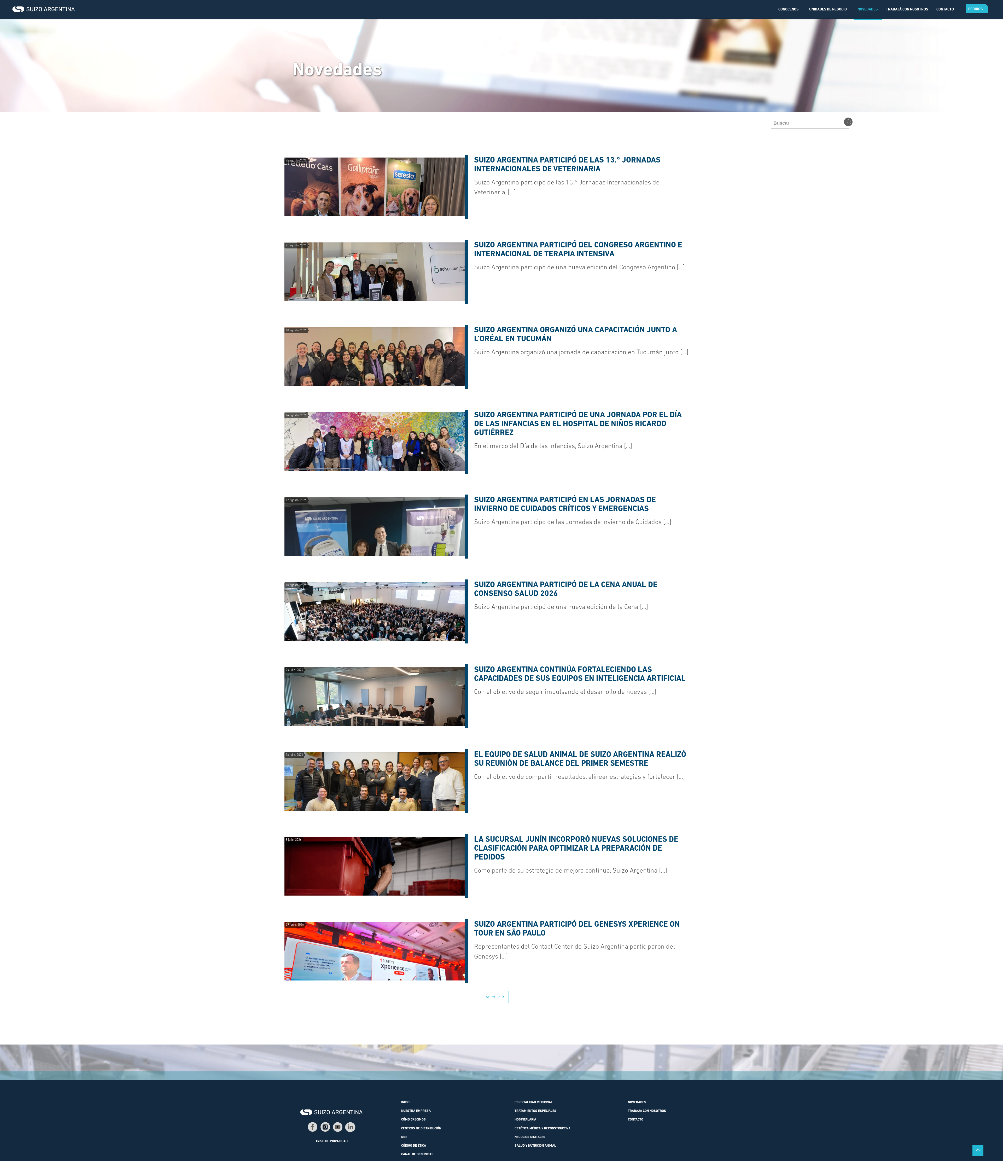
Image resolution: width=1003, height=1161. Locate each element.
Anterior (493, 997)
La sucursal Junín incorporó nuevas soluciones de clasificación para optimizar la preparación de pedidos (576, 849)
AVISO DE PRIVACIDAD (332, 1141)
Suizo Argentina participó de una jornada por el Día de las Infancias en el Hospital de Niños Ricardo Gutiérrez (578, 424)
